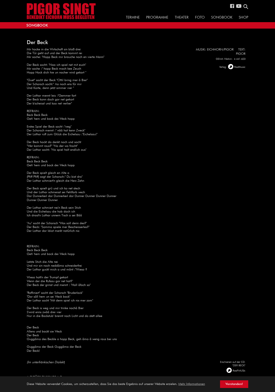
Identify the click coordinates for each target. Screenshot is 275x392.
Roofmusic (239, 67)
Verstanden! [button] (234, 384)
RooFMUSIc (239, 370)
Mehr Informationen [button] (191, 384)
